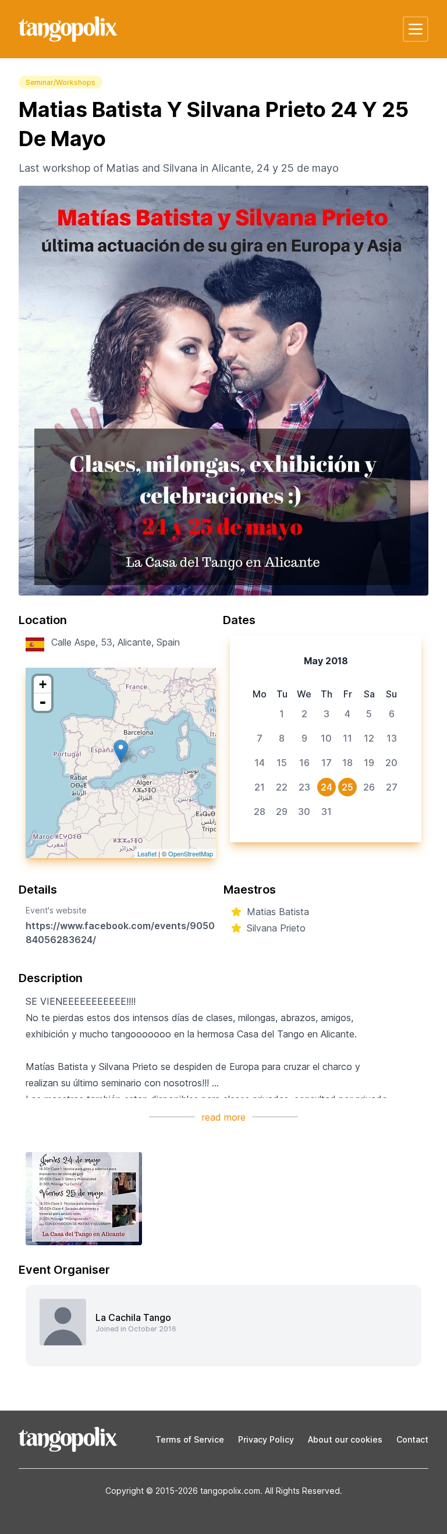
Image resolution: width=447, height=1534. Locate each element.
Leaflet (147, 853)
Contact (412, 1439)
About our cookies (345, 1439)
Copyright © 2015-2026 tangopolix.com (182, 1491)
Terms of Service (189, 1439)
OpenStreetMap (190, 853)
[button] (415, 29)
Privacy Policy (266, 1439)
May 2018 (326, 661)
